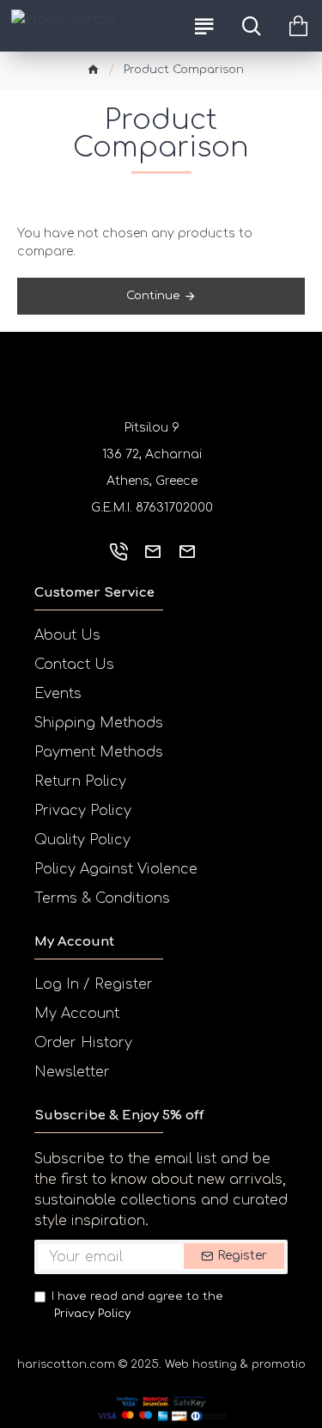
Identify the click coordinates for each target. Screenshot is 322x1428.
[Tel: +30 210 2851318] (118, 551)
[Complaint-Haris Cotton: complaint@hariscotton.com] (187, 551)
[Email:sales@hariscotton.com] (153, 551)
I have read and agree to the (137, 1305)
